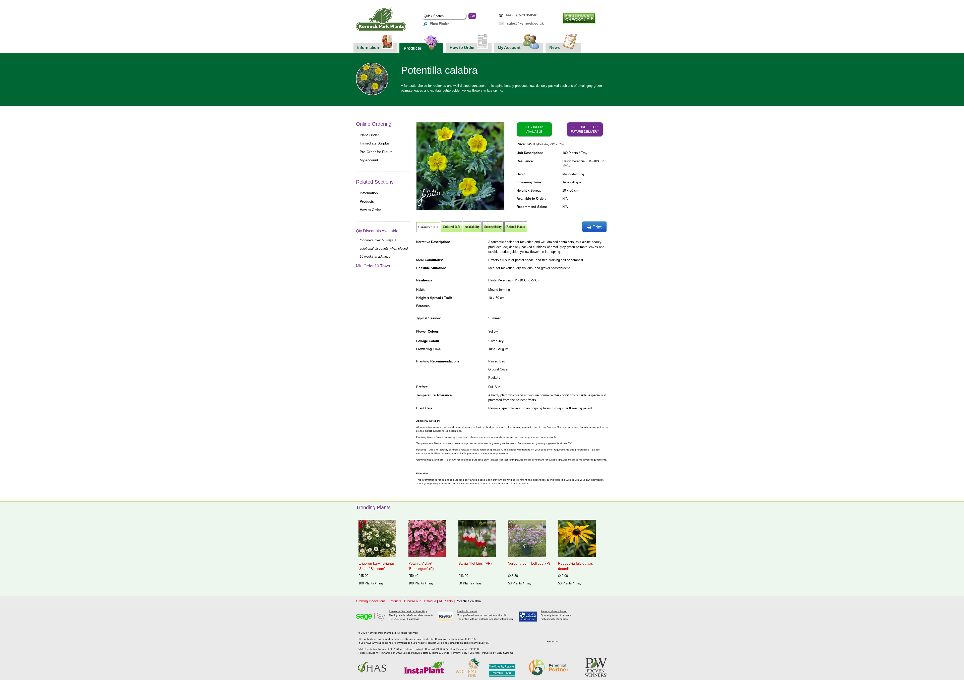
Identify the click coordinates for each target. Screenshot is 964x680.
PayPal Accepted (467, 611)
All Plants (446, 601)
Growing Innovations (371, 601)
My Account (509, 47)
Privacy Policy (459, 652)
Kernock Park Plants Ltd (382, 632)
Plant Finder (439, 24)
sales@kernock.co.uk (525, 23)
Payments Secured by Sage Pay (408, 611)
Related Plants (515, 227)
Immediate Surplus (375, 143)
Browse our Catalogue (420, 601)
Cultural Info (451, 227)
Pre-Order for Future (376, 152)
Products (412, 48)
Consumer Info (428, 227)
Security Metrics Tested (554, 611)
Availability (472, 227)
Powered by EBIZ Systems (497, 652)
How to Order (462, 47)
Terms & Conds (440, 652)
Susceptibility (493, 227)
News (554, 47)
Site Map (474, 652)
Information (368, 47)
